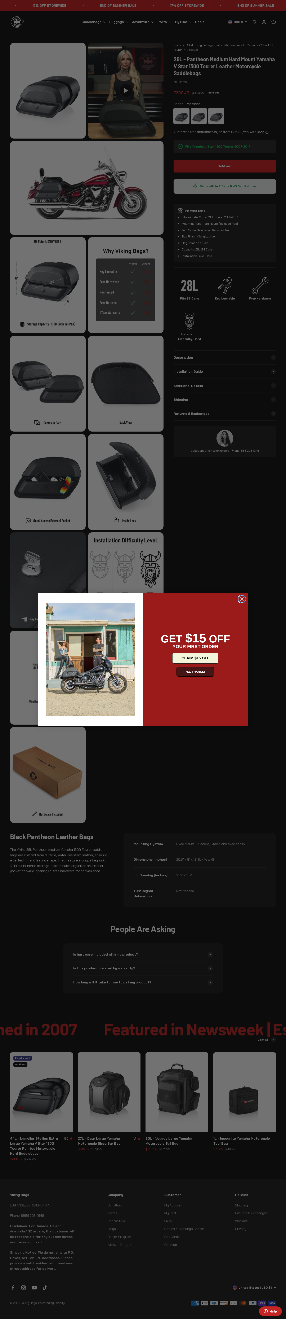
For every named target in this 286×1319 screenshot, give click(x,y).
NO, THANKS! (195, 671)
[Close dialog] (242, 599)
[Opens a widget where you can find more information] (270, 1311)
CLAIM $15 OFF (195, 658)
